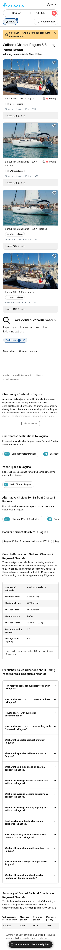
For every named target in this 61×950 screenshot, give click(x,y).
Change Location (28, 351)
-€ (53, 4)
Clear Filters (9, 351)
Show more (29, 423)
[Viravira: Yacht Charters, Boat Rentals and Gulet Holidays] (13, 4)
